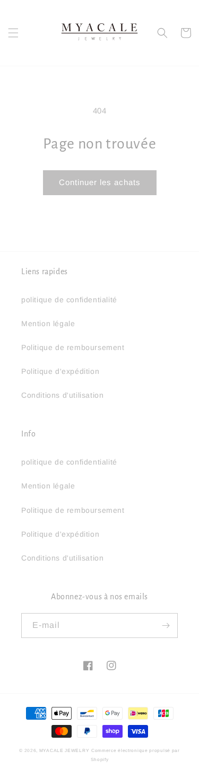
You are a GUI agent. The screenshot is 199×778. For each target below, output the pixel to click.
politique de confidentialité (69, 299)
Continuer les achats (100, 182)
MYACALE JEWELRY (64, 750)
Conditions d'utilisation (62, 395)
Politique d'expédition (60, 371)
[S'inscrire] (165, 625)
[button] (13, 33)
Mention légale (48, 323)
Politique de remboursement (73, 347)
